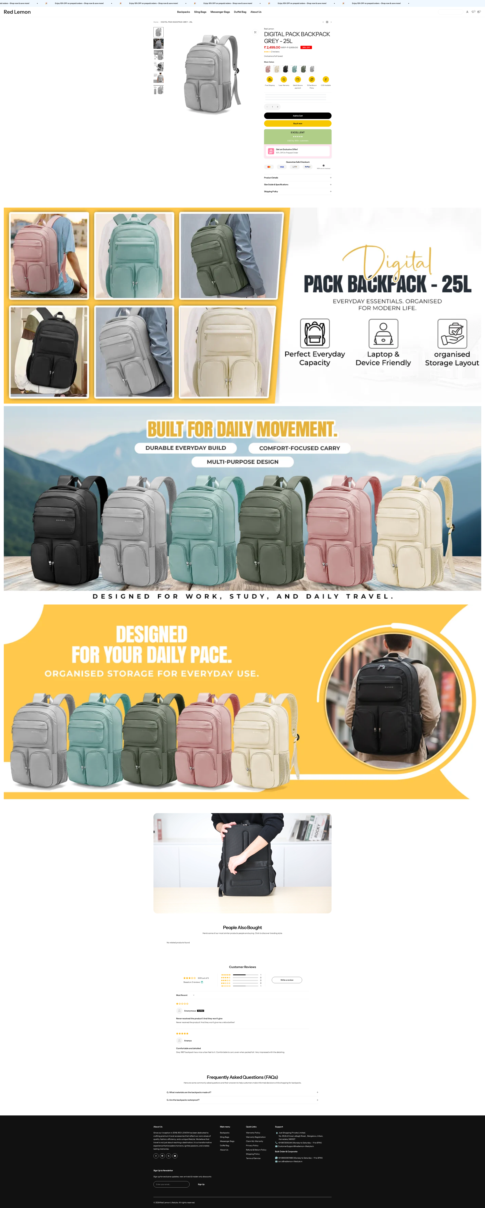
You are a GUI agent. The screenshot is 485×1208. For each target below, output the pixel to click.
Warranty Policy (253, 1133)
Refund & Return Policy (256, 1150)
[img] (182, 1004)
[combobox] (450, 11)
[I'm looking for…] (441, 11)
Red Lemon (269, 29)
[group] (212, 75)
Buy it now (297, 123)
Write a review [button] (287, 980)
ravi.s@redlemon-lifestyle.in (290, 1161)
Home (155, 22)
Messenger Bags (227, 1141)
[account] (467, 12)
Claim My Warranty (254, 1141)
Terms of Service (253, 1158)
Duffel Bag (224, 1145)
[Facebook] (156, 1155)
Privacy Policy (252, 1145)
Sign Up (201, 1184)
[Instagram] (162, 1155)
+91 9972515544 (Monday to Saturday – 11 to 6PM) (300, 1142)
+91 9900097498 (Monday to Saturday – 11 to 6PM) (300, 1158)
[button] (267, 51)
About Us (224, 1150)
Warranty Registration (256, 1137)
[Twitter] (168, 1155)
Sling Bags (224, 1137)
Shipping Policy (253, 1154)
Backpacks (224, 1133)
